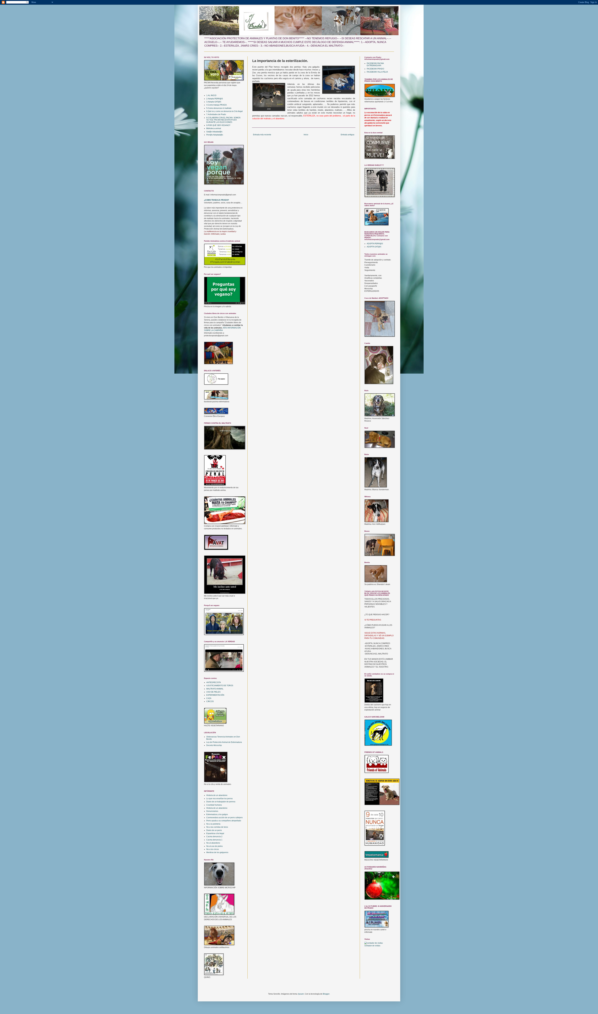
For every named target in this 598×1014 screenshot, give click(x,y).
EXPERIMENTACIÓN (215, 695)
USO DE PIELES (213, 692)
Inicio (306, 135)
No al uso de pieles (214, 846)
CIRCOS (210, 701)
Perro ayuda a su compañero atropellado (223, 821)
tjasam (301, 994)
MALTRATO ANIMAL (214, 689)
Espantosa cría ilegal (215, 833)
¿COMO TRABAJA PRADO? (216, 200)
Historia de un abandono (216, 795)
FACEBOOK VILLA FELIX (377, 72)
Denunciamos (212, 811)
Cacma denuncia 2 (214, 836)
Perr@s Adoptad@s (214, 135)
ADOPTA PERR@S (375, 244)
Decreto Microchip (214, 745)
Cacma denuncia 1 (214, 840)
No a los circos (212, 849)
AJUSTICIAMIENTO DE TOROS (219, 685)
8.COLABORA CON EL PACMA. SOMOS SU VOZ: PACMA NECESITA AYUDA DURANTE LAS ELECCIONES (223, 120)
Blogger (326, 994)
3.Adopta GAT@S (213, 102)
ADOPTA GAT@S (374, 247)
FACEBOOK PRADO (375, 69)
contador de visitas (372, 946)
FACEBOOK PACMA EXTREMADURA (375, 64)
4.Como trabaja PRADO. (216, 105)
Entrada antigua (347, 135)
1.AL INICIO (211, 95)
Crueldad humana (214, 805)
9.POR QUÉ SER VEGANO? (218, 125)
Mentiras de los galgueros (217, 852)
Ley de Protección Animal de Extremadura (224, 742)
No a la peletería (213, 824)
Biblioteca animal (213, 128)
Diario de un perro (214, 830)
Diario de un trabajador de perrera (220, 802)
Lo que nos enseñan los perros (219, 798)
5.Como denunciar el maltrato (218, 108)
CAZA (208, 698)
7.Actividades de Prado (216, 114)
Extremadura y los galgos (217, 814)
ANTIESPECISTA (213, 682)
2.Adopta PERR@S (214, 99)
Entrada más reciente (262, 135)
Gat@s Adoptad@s (214, 132)
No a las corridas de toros (217, 827)
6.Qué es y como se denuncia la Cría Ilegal (224, 111)
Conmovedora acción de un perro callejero (224, 817)
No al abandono (213, 843)
